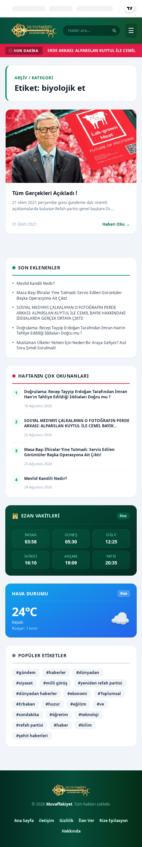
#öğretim (59, 714)
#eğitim (78, 704)
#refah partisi (29, 725)
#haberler (56, 672)
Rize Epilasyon (113, 820)
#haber (61, 725)
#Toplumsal (109, 693)
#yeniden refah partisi (100, 683)
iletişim (46, 820)
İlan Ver (86, 820)
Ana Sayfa (24, 820)
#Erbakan (25, 704)
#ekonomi (77, 693)
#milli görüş (55, 683)
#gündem (26, 672)
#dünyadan (87, 672)
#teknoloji (89, 714)
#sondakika (27, 714)
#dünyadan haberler (36, 693)
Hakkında (71, 831)
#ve (100, 704)
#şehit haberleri (32, 735)
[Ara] (114, 30)
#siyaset (24, 683)
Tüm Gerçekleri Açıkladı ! (44, 193)
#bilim (85, 725)
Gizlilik (66, 820)
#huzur (53, 704)
